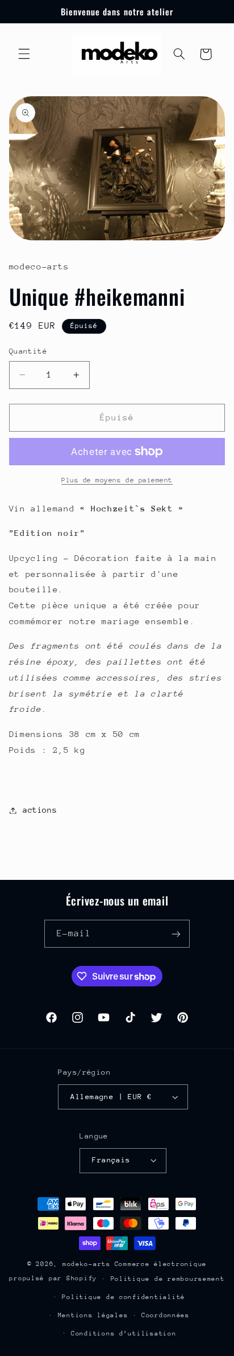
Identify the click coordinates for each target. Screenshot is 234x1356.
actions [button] (40, 809)
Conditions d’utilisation (124, 1333)
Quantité (28, 351)
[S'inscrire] (176, 934)
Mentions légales (93, 1315)
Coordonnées (165, 1315)
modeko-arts (86, 1264)
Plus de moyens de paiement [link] (117, 480)
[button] (24, 54)
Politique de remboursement (168, 1279)
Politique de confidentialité (123, 1297)
